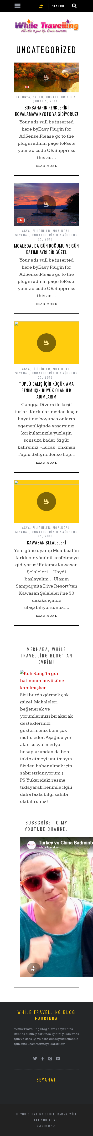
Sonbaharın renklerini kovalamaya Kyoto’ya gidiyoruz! (46, 110)
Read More (46, 166)
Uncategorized (59, 97)
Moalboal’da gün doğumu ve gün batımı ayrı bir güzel (46, 249)
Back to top (45, 1125)
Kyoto (38, 97)
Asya (26, 231)
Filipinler (41, 231)
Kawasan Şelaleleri (46, 542)
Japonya (23, 97)
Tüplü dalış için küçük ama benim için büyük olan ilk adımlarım (46, 390)
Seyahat (22, 235)
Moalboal (61, 231)
